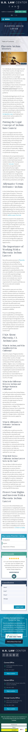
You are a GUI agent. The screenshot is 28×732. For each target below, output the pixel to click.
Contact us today (20, 527)
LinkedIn (15, 6)
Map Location (11, 673)
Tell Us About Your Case (14, 641)
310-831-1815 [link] (10, 687)
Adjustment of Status (9, 546)
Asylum (5, 543)
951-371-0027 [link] (10, 670)
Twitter (12, 6)
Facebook (9, 6)
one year (11, 164)
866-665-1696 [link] (21, 11)
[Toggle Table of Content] (16, 41)
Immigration (6, 540)
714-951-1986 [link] (10, 705)
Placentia (21, 260)
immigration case (8, 114)
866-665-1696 (15, 637)
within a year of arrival (14, 215)
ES (16, 15)
